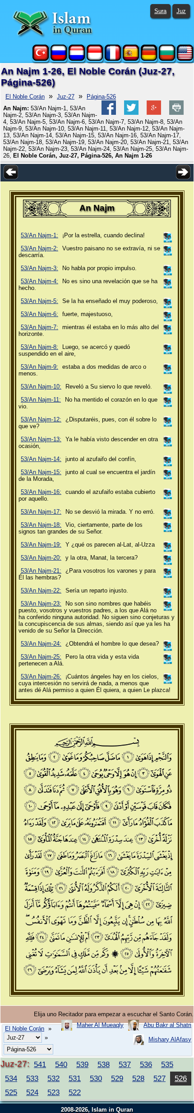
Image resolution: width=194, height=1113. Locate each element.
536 (146, 1064)
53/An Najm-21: (41, 570)
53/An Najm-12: (41, 419)
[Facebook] (108, 112)
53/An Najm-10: (41, 386)
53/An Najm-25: (41, 656)
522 (75, 1092)
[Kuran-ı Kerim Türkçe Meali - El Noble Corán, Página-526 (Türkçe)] (40, 58)
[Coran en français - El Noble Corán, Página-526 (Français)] (113, 58)
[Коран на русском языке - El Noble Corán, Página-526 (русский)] (59, 58)
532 (53, 1078)
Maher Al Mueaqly (100, 1025)
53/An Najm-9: (39, 366)
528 (138, 1078)
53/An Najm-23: (41, 603)
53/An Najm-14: (41, 459)
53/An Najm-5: (39, 301)
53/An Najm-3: (39, 268)
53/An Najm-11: (41, 399)
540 (61, 1064)
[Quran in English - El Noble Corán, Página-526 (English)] (185, 58)
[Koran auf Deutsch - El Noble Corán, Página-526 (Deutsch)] (149, 58)
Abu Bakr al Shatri (167, 1025)
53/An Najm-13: (41, 439)
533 (32, 1078)
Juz (181, 11)
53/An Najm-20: (41, 557)
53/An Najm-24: (41, 643)
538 (103, 1064)
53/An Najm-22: (41, 590)
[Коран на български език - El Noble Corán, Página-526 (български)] (167, 58)
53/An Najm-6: (39, 314)
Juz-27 (65, 96)
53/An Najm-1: (39, 235)
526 (181, 1078)
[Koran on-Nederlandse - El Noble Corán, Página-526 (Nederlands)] (77, 58)
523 (53, 1092)
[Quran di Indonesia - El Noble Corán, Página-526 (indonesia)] (95, 58)
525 (11, 1092)
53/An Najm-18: (41, 524)
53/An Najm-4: (39, 281)
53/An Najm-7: (39, 327)
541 (40, 1064)
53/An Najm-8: (39, 347)
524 (32, 1092)
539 (82, 1064)
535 (167, 1064)
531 (75, 1078)
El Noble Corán (25, 96)
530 (96, 1078)
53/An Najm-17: (41, 511)
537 (125, 1064)
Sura (160, 11)
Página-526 (101, 96)
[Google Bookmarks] (153, 112)
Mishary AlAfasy (169, 1039)
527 (159, 1078)
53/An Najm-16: (41, 492)
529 (117, 1078)
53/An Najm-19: (41, 544)
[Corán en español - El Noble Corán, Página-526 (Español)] (131, 58)
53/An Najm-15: (41, 472)
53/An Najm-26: (41, 676)
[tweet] (131, 112)
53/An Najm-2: (39, 248)
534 (11, 1078)
